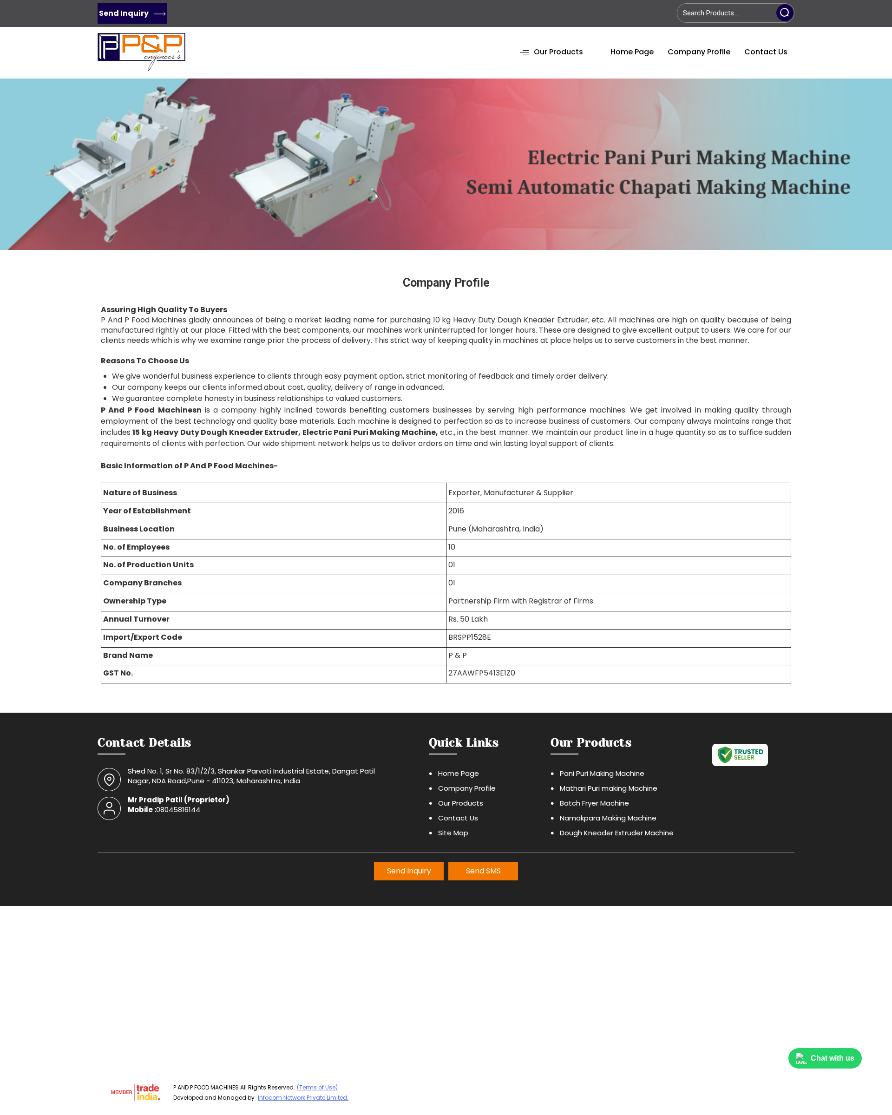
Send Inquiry (124, 13)
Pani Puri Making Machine (602, 773)
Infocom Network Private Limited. (303, 1098)
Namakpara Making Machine (608, 818)
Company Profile (699, 51)
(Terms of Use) (317, 1087)
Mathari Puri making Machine (608, 788)
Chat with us (832, 1058)
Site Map (453, 833)
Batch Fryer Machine (594, 803)
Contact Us (765, 51)
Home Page (632, 51)
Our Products (558, 51)
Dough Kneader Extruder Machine (617, 833)
